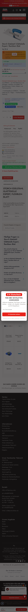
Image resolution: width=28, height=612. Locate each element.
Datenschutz (22, 318)
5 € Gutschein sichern (14, 314)
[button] (2, 609)
